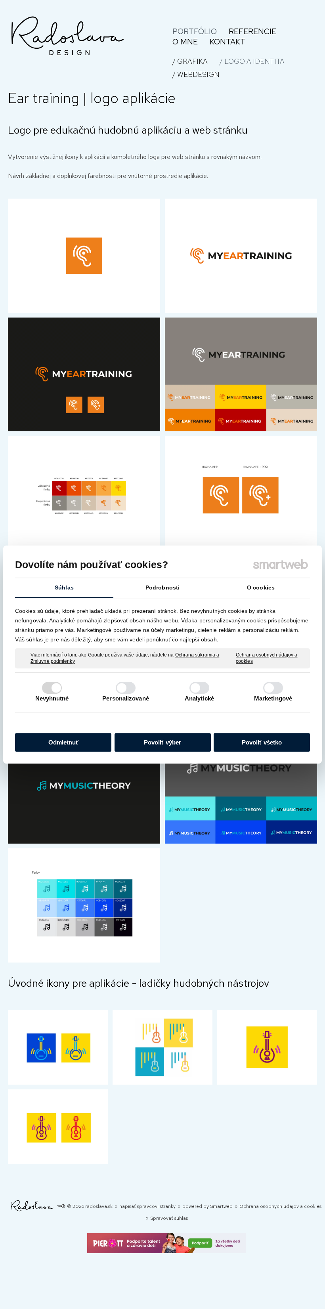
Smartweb (221, 1206)
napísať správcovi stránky (147, 1206)
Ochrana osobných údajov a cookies (267, 658)
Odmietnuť (63, 742)
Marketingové (273, 698)
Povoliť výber (162, 742)
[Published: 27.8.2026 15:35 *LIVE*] (61, 1206)
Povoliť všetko (262, 742)
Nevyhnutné (52, 698)
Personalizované (125, 698)
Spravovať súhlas (169, 1218)
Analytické (199, 698)
